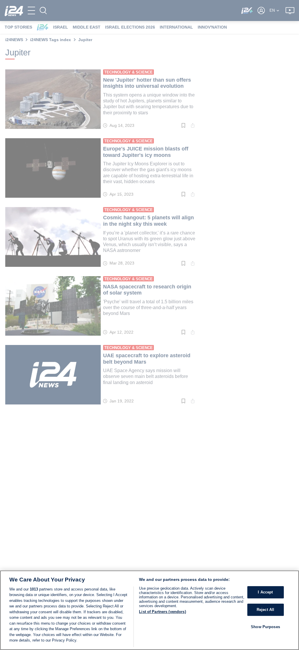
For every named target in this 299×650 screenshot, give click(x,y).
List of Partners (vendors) (162, 611)
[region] (149, 610)
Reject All (265, 609)
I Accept (265, 592)
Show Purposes (265, 627)
